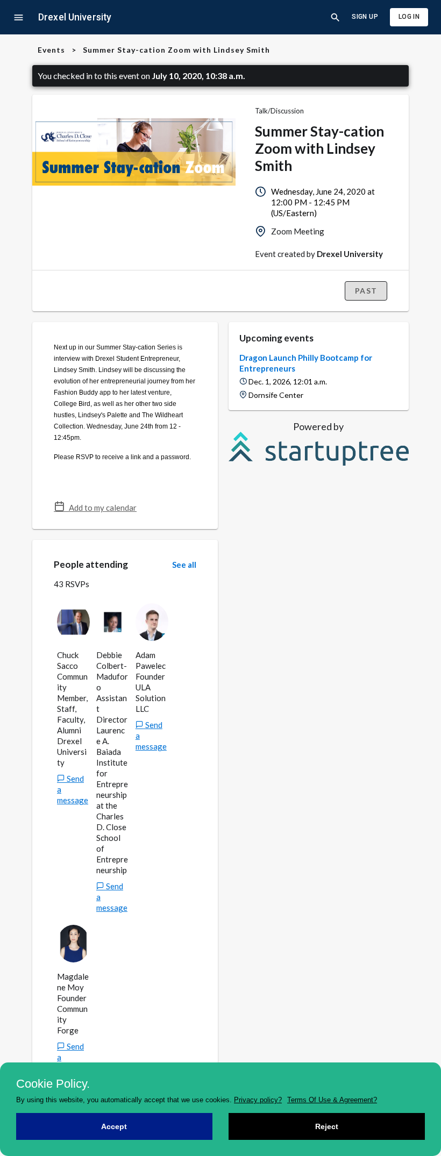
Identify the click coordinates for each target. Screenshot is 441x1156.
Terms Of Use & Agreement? (332, 1100)
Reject (326, 1126)
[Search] (335, 17)
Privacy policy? (258, 1100)
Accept (114, 1126)
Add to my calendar (101, 507)
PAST (366, 290)
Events (51, 49)
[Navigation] (18, 17)
